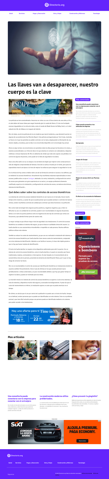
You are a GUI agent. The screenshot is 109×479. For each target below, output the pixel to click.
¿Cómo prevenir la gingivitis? (85, 396)
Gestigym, (31, 178)
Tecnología (96, 13)
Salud (11, 13)
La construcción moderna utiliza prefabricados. (54, 397)
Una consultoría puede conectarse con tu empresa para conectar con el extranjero (88, 106)
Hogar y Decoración (39, 13)
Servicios (22, 13)
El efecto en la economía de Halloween (88, 196)
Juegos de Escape (81, 159)
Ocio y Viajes (57, 13)
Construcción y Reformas (77, 13)
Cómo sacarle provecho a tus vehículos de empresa (85, 125)
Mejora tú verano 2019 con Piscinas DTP (87, 179)
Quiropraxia (80, 143)
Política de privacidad (87, 473)
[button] (77, 218)
